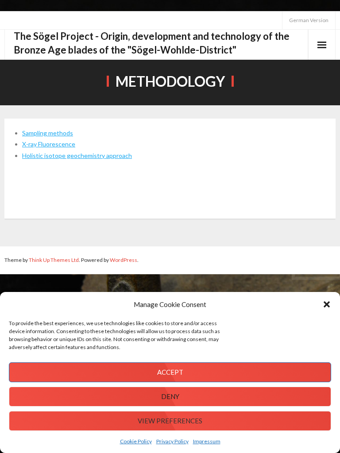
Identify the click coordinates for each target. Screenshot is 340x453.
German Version (308, 20)
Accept (170, 372)
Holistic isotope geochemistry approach (77, 155)
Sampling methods (47, 133)
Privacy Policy (172, 441)
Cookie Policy (136, 441)
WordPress (123, 260)
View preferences (170, 421)
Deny (170, 396)
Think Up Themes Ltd (54, 260)
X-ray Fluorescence (48, 144)
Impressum (206, 441)
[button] (326, 304)
